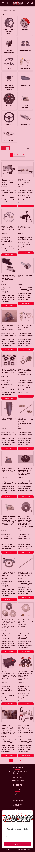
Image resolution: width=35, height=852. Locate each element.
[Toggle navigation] (3, 3)
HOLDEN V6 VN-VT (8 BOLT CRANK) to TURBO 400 (8, 574)
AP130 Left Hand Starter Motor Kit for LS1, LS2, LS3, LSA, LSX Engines (8, 228)
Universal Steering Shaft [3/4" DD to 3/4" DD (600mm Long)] (25, 574)
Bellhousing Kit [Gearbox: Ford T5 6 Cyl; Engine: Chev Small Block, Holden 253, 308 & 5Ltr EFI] (8, 623)
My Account (17, 794)
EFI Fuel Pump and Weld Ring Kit (25, 326)
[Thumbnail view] (3, 148)
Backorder (26, 303)
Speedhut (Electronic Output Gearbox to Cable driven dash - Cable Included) (9, 675)
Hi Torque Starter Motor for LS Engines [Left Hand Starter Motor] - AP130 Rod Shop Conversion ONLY (8, 521)
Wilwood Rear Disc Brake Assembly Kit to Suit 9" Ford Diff (8, 371)
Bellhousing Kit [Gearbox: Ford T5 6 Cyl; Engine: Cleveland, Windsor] (25, 623)
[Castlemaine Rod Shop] (17, 3)
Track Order (17, 797)
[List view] (7, 148)
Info (14, 192)
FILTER (27, 148)
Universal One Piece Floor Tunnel (9, 419)
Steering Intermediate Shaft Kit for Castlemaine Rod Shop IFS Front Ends (25, 422)
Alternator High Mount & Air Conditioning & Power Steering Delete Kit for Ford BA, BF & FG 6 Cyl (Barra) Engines (8, 728)
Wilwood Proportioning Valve (24, 227)
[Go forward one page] (23, 155)
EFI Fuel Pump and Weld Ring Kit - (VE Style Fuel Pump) (8, 470)
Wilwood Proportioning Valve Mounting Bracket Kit (7, 181)
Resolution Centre (17, 800)
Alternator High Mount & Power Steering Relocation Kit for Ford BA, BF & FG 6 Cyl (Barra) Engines (25, 728)
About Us (17, 809)
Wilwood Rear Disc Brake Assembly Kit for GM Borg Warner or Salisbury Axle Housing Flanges (25, 676)
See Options (9, 206)
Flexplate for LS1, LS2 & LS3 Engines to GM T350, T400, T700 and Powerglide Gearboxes (26, 472)
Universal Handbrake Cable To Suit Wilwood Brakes (24, 181)
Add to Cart (26, 206)
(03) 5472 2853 (17, 777)
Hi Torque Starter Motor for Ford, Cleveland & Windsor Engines (25, 372)
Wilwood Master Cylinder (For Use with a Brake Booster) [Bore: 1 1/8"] (8, 278)
